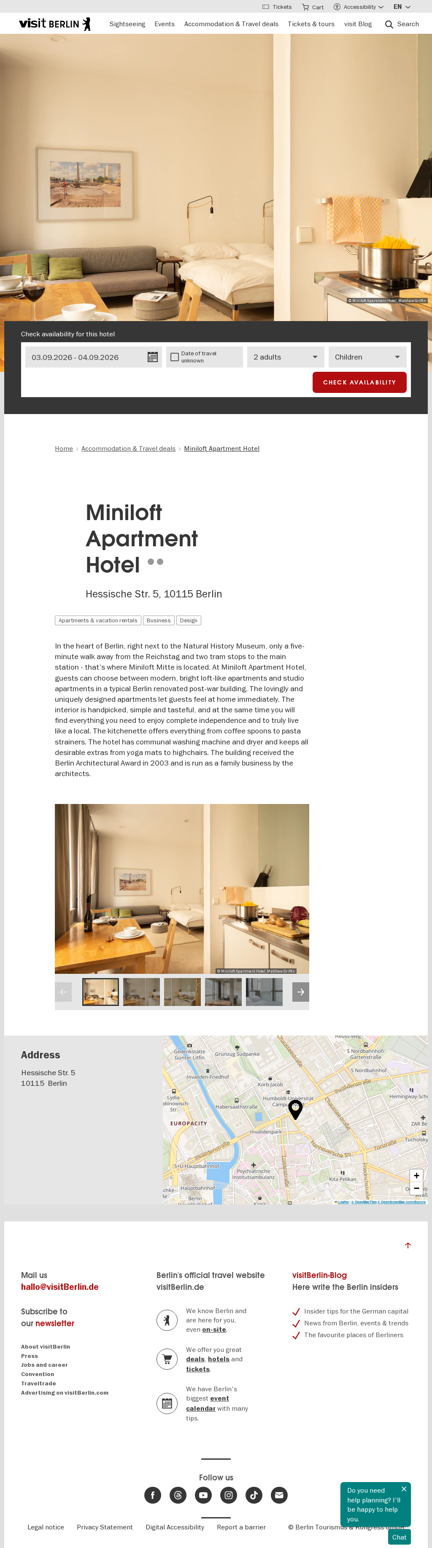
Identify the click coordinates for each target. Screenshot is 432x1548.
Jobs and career (44, 1364)
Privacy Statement (105, 1527)
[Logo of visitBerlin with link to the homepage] (55, 23)
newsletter (54, 1323)
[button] (295, 1110)
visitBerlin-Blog (319, 1275)
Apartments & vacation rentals (98, 620)
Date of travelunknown (198, 356)
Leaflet (343, 1202)
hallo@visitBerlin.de (60, 1287)
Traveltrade (38, 1383)
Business (159, 620)
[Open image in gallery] (100, 992)
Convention (37, 1374)
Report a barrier (241, 1527)
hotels (219, 1359)
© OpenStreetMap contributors (402, 1202)
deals (195, 1359)
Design (188, 620)
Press (29, 1356)
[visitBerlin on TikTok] (254, 1495)
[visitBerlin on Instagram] (228, 1495)
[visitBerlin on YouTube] (203, 1495)
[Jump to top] (408, 1248)
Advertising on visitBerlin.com (64, 1392)
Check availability (360, 382)
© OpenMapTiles (364, 1202)
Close (404, 1488)
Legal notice (45, 1527)
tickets (198, 1369)
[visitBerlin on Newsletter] (279, 1495)
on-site (214, 1329)
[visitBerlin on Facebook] (152, 1495)
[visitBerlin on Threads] (178, 1495)
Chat (399, 1537)
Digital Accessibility (175, 1527)
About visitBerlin (45, 1346)
